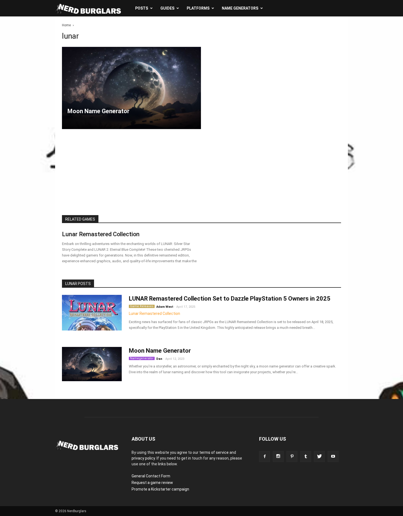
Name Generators (240, 8)
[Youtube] (333, 456)
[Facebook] (264, 456)
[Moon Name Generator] (131, 88)
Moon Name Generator (160, 350)
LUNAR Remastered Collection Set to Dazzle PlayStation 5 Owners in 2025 (229, 298)
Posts (141, 8)
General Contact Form (151, 476)
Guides (167, 8)
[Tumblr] (305, 456)
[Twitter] (319, 456)
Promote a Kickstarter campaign (160, 489)
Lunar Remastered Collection (101, 234)
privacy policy (143, 458)
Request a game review (152, 482)
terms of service (214, 452)
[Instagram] (278, 456)
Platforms (198, 8)
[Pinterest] (291, 456)
